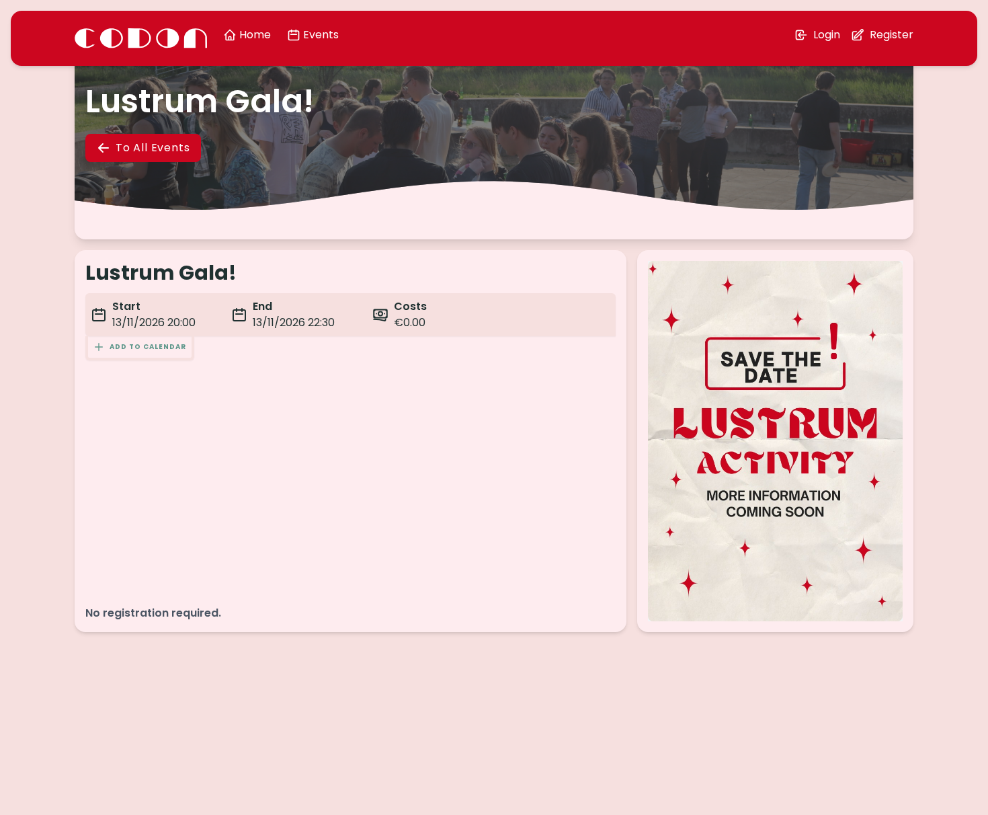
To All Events (153, 147)
